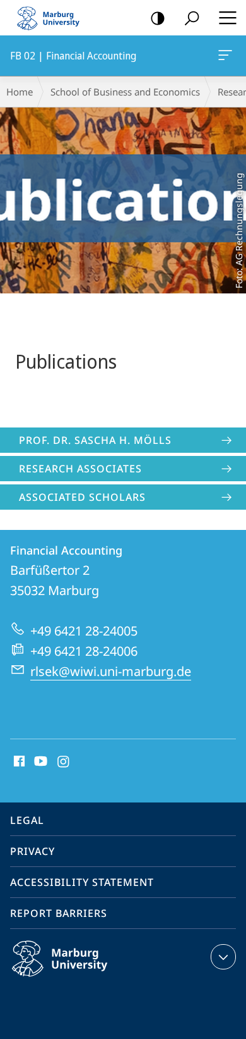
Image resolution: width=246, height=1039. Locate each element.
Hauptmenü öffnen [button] (227, 17)
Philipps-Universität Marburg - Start (53, 17)
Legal (27, 820)
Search (192, 17)
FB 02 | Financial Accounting (227, 55)
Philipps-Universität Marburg (84, 979)
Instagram (64, 762)
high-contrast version (158, 17)
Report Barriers (58, 913)
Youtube (39, 762)
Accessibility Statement (82, 882)
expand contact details (223, 956)
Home (19, 91)
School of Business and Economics (125, 91)
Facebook (18, 762)
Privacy (32, 851)
